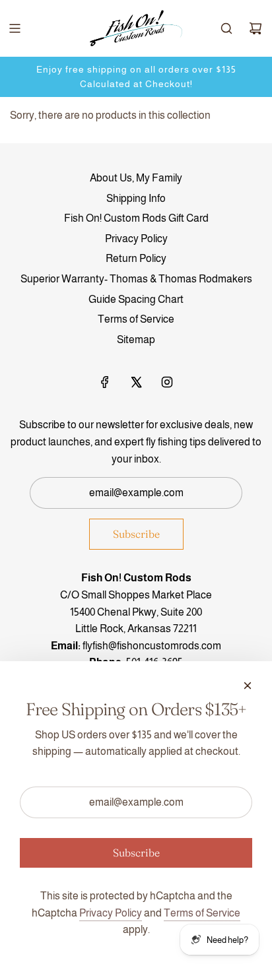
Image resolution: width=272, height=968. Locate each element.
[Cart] (255, 28)
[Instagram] (167, 382)
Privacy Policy (110, 913)
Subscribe (136, 533)
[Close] (247, 685)
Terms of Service (202, 913)
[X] (136, 382)
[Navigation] (14, 28)
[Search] (226, 28)
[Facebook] (104, 382)
